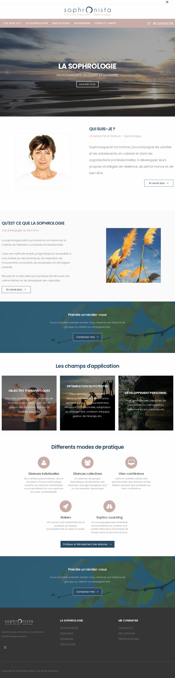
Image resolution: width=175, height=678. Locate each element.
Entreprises (82, 23)
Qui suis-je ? (12, 23)
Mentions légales (128, 638)
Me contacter (163, 23)
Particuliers (61, 23)
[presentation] (7, 72)
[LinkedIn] (167, 2)
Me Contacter (126, 633)
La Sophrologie (37, 23)
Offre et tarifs (105, 23)
